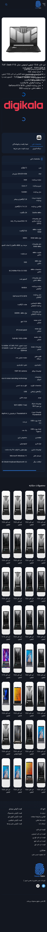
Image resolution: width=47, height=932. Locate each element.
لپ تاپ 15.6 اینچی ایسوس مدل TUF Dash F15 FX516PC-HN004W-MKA (41, 791)
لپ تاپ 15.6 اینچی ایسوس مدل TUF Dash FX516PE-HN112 (41, 714)
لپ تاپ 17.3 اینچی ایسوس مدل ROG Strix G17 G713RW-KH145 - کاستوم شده (6, 676)
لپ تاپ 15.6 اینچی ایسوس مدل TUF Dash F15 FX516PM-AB (6, 600)
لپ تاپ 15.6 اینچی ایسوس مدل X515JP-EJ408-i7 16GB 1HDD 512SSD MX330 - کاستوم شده (6, 714)
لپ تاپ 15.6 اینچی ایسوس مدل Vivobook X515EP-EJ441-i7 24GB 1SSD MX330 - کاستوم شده (41, 752)
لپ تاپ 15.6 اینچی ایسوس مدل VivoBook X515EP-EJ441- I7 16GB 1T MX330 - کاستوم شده (29, 676)
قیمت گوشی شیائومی (15, 820)
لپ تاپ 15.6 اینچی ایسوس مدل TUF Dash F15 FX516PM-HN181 (41, 638)
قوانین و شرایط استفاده (38, 817)
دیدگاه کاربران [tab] (37, 149)
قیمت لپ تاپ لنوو (39, 841)
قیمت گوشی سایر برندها (14, 824)
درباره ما (42, 813)
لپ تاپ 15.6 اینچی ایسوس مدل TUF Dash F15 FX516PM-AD (29, 600)
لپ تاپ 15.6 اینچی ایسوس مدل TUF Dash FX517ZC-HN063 (6, 523)
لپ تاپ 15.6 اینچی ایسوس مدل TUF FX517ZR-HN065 (29, 561)
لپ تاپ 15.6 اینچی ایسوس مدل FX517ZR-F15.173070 (41, 561)
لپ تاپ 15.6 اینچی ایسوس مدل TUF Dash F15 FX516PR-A (29, 638)
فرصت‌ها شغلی (40, 820)
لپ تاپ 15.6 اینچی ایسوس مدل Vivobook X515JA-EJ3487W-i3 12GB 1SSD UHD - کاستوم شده (17, 791)
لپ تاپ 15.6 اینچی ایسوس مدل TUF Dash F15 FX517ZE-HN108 (29, 714)
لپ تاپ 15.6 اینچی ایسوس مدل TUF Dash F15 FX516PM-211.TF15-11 (17, 638)
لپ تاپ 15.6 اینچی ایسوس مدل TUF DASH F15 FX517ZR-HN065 (29, 523)
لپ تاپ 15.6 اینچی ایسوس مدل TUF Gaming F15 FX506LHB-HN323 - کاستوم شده (17, 714)
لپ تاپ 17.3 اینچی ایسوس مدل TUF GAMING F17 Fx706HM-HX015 (6, 638)
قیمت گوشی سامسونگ (14, 813)
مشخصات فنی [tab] (36, 144)
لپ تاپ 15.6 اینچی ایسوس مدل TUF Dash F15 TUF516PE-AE (41, 600)
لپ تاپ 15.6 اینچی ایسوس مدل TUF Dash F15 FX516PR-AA (17, 561)
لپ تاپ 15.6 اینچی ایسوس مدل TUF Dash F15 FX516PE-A (29, 752)
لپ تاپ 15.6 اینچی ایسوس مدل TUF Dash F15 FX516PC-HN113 (17, 676)
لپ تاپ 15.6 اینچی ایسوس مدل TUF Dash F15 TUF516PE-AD (6, 561)
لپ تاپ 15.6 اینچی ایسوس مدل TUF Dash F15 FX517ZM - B (17, 600)
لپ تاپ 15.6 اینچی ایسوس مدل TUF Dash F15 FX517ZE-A (6, 752)
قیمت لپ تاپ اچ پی (39, 837)
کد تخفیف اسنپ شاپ (38, 855)
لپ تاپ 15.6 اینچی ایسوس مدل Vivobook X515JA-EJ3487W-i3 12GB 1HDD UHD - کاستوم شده (6, 791)
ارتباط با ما (42, 824)
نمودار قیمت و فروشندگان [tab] (20, 144)
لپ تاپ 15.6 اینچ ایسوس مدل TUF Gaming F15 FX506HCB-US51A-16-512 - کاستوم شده (17, 752)
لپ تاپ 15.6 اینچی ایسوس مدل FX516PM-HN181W (41, 676)
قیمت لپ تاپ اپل (39, 845)
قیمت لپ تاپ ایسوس (38, 834)
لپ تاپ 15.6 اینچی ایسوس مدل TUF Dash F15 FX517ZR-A (41, 523)
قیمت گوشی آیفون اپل (15, 817)
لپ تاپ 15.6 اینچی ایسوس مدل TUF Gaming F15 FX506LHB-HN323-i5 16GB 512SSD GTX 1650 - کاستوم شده (29, 791)
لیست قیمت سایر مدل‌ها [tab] (21, 149)
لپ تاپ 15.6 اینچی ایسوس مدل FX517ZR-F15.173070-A (17, 523)
